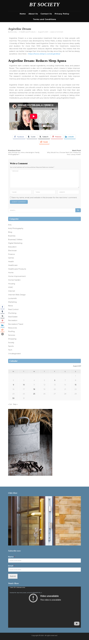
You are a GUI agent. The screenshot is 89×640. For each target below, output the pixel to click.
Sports (11, 346)
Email (11, 566)
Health (11, 261)
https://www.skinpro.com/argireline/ (44, 54)
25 (34, 394)
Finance (11, 254)
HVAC (10, 287)
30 (13, 398)
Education (12, 247)
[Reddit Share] (2, 330)
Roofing (11, 331)
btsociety (13, 32)
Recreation (12, 320)
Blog (10, 232)
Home (23, 14)
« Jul (10, 404)
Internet (11, 291)
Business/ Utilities (15, 239)
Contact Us (46, 14)
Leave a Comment (56, 32)
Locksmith (12, 298)
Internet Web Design (17, 295)
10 (24, 385)
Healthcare (12, 265)
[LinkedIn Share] (2, 325)
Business (11, 236)
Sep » (15, 404)
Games (11, 258)
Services (11, 335)
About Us (33, 14)
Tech (10, 350)
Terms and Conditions (44, 19)
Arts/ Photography (15, 228)
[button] (2, 334)
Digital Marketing (15, 243)
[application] (44, 607)
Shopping (12, 339)
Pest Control (13, 309)
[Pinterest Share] (2, 321)
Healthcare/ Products (28, 32)
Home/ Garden (14, 280)
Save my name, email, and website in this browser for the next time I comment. (44, 197)
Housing (11, 284)
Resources (12, 328)
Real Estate (12, 317)
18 (34, 389)
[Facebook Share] (2, 307)
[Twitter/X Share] (2, 316)
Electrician (12, 250)
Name (11, 557)
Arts (9, 225)
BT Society (44, 4)
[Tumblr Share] (2, 311)
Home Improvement (17, 276)
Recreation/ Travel (15, 324)
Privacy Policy (62, 14)
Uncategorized (14, 353)
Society (11, 342)
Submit (13, 576)
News (10, 306)
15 (75, 385)
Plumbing (12, 313)
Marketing (12, 302)
